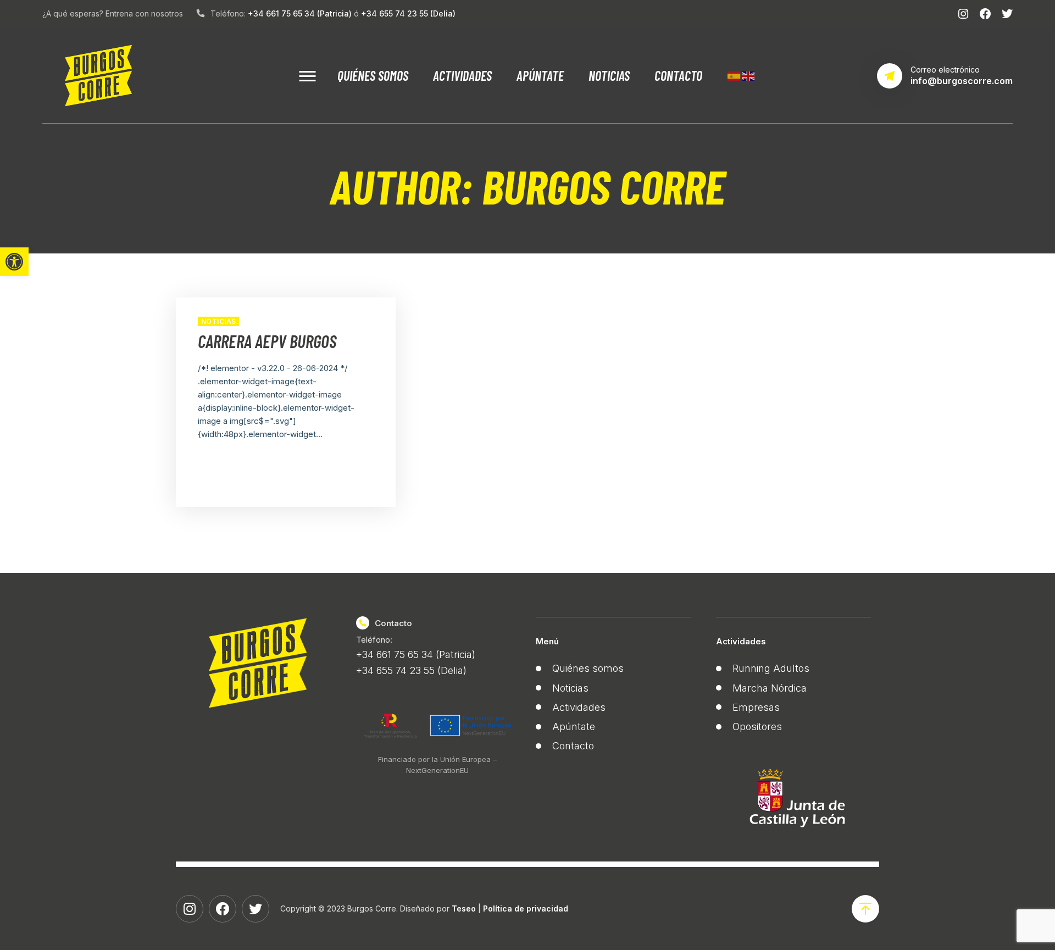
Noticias (218, 321)
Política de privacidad (525, 908)
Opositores (757, 726)
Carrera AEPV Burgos (267, 340)
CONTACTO (678, 75)
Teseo (464, 908)
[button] (14, 261)
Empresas (756, 707)
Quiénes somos (588, 668)
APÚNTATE (540, 75)
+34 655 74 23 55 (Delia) (408, 13)
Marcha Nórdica (769, 688)
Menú (547, 641)
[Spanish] (734, 74)
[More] (307, 75)
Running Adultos (770, 668)
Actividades (579, 707)
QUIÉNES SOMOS (372, 75)
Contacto (573, 746)
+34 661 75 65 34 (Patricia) (300, 13)
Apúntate (573, 726)
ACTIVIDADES (462, 75)
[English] (748, 74)
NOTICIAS (609, 75)
